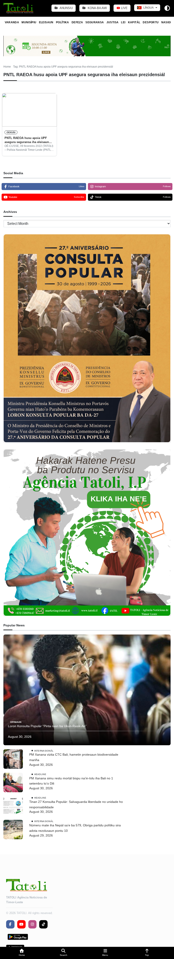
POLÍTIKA (62, 22)
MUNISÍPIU (29, 22)
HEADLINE (40, 774)
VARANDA (12, 22)
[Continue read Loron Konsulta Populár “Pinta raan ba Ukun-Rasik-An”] (87, 690)
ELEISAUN (46, 22)
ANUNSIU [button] (66, 8)
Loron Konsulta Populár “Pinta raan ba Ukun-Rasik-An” (47, 726)
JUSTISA (112, 22)
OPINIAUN (15, 722)
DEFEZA (77, 22)
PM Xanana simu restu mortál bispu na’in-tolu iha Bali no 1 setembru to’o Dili (71, 780)
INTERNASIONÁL (44, 750)
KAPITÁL (134, 22)
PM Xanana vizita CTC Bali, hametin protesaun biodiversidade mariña (73, 757)
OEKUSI (11, 132)
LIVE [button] (124, 8)
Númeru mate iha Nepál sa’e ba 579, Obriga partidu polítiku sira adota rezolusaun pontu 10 (75, 827)
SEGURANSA (94, 22)
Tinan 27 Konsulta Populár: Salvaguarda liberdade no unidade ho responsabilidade (76, 804)
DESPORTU (151, 22)
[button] (22, 953)
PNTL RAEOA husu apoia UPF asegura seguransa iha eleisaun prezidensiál (27, 140)
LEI (123, 22)
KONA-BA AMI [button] (97, 8)
